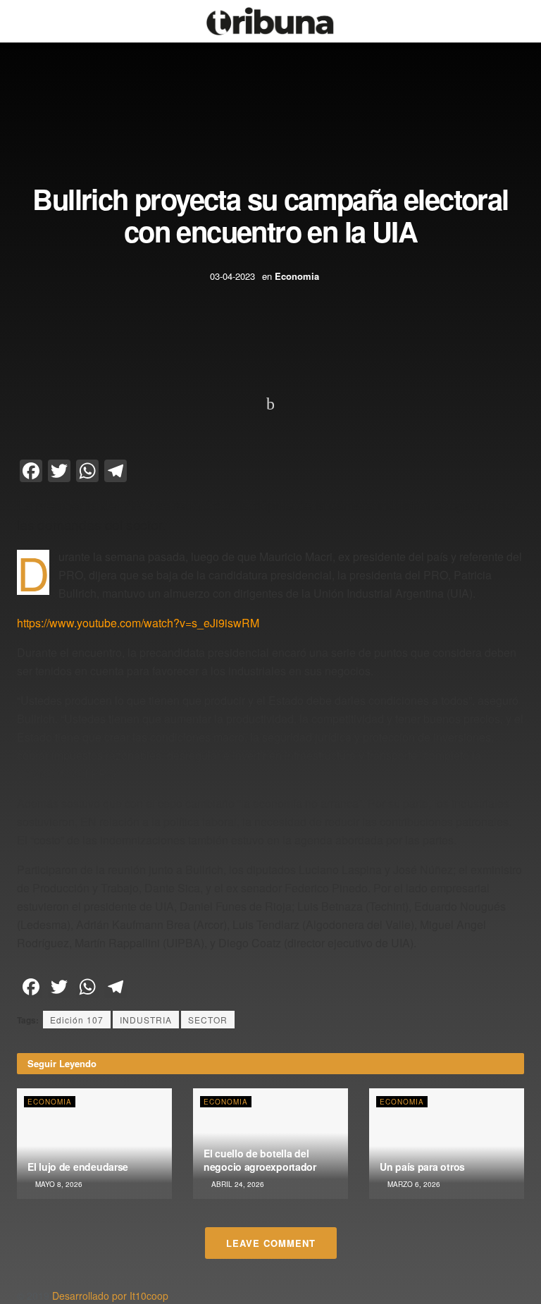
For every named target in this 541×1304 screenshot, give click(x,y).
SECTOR (208, 1020)
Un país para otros (422, 1167)
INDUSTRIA (146, 1020)
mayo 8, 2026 (57, 1184)
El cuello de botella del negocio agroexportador (260, 1159)
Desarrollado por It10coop (110, 1295)
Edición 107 (77, 1020)
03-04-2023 (232, 276)
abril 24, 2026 (236, 1184)
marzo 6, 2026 (412, 1184)
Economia (297, 276)
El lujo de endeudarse (77, 1167)
